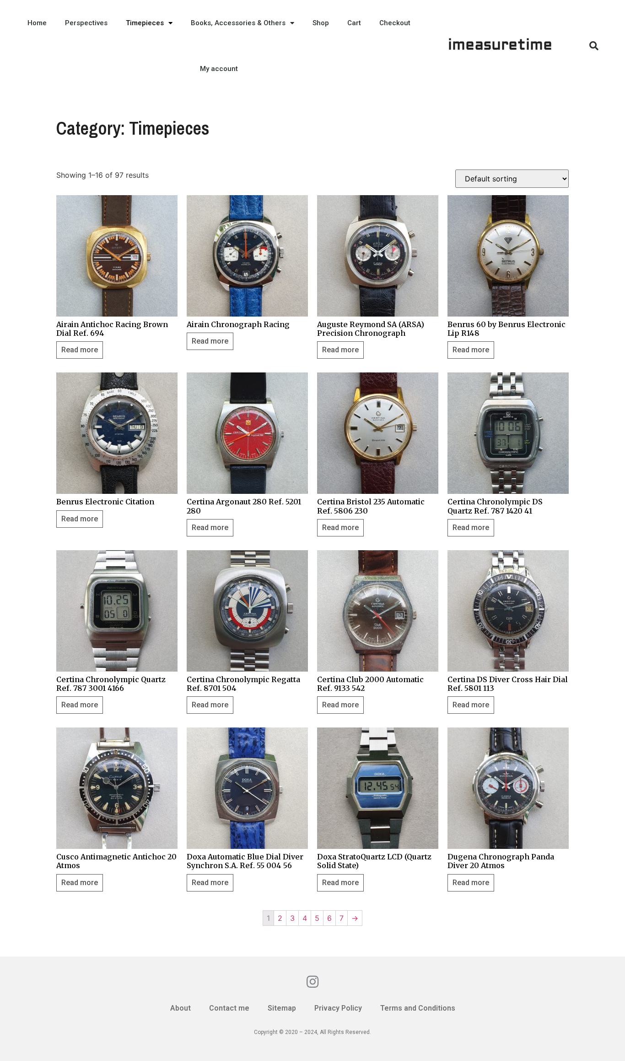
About (180, 1008)
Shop (320, 23)
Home (37, 23)
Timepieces (145, 23)
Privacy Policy (338, 1008)
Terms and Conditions (417, 1008)
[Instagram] (312, 982)
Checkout (394, 23)
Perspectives (86, 23)
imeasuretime (500, 46)
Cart (354, 23)
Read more (79, 349)
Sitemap (282, 1008)
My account (219, 69)
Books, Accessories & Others (238, 23)
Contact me (229, 1008)
